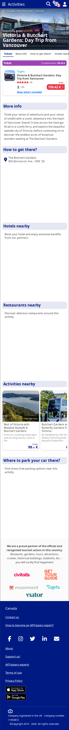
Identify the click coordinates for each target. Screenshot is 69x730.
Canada (11, 11)
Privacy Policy (13, 681)
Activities (40, 11)
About (9, 648)
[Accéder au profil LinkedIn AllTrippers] (45, 640)
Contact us (12, 617)
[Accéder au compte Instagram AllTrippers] (21, 640)
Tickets (8, 53)
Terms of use (13, 673)
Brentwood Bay (25, 11)
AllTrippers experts (17, 664)
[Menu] (3, 4)
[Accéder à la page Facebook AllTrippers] (10, 640)
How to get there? (40, 53)
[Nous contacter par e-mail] (57, 640)
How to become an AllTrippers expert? (29, 625)
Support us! (12, 656)
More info (21, 53)
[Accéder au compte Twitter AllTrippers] (33, 640)
